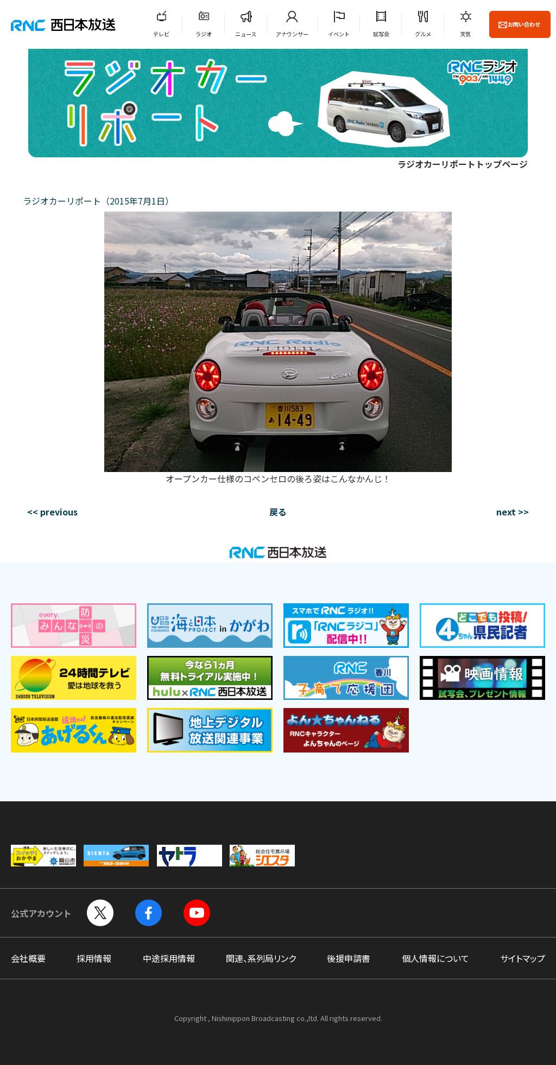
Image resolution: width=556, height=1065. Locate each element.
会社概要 (28, 958)
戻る (278, 511)
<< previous (52, 511)
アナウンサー (292, 34)
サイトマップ (522, 958)
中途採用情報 (169, 958)
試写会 (381, 34)
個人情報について (435, 958)
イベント (339, 34)
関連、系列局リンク (261, 958)
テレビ (161, 34)
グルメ (423, 34)
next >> (512, 511)
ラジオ (203, 34)
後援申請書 (348, 958)
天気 (465, 34)
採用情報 (94, 958)
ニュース (245, 34)
